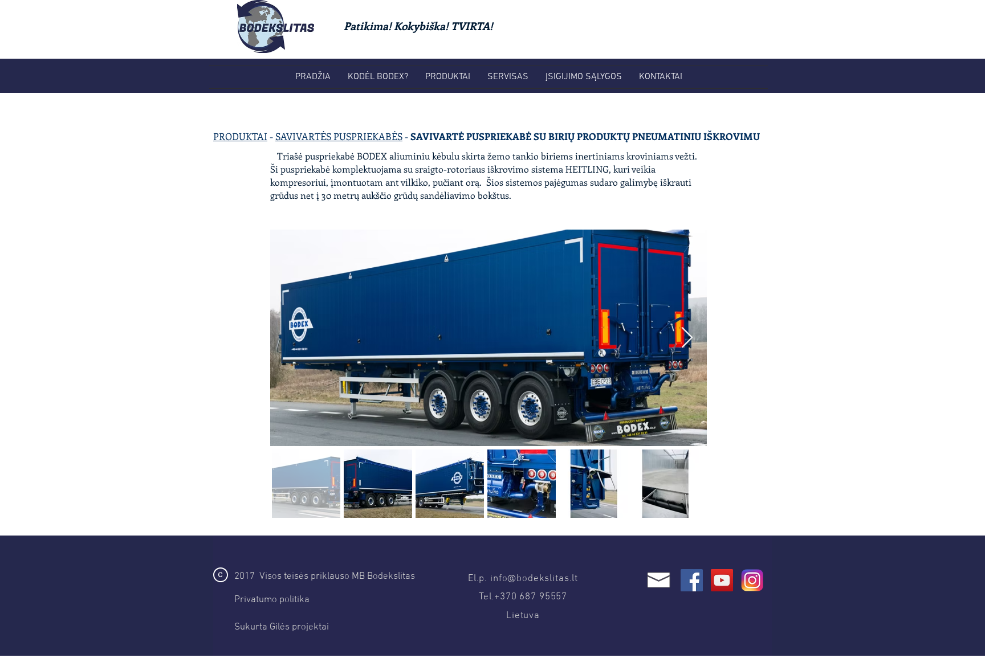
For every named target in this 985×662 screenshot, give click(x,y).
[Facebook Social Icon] (692, 580)
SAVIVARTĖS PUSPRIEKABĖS (338, 136)
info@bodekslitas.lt (534, 579)
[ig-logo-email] (752, 580)
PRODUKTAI (240, 136)
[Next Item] (687, 338)
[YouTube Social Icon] (722, 580)
